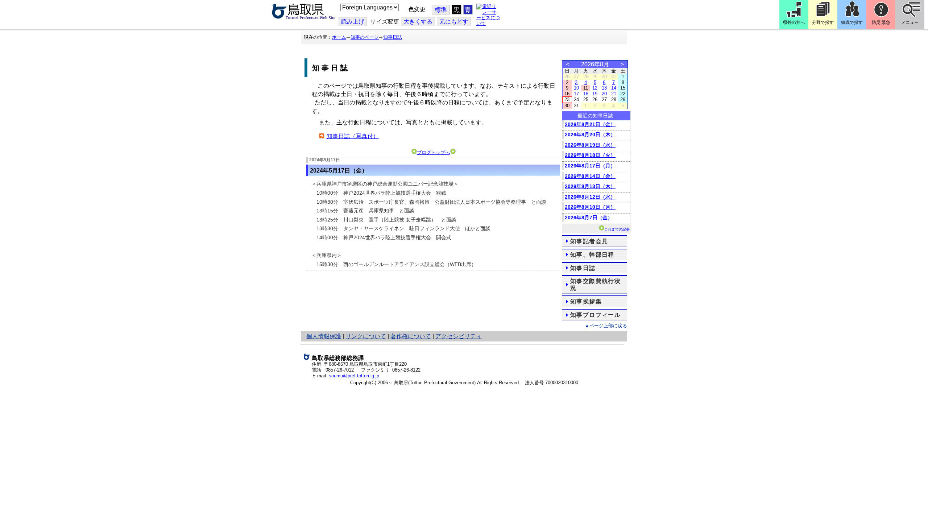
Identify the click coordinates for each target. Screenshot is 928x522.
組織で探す (852, 22)
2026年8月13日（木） (590, 186)
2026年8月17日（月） (590, 166)
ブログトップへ (433, 152)
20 (604, 93)
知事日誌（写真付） (353, 136)
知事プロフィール (595, 315)
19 (594, 93)
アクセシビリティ (458, 336)
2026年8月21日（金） (590, 124)
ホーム (339, 37)
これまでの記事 (617, 229)
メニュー (910, 22)
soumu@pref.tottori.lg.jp (354, 375)
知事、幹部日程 (592, 255)
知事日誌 (392, 37)
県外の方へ (794, 22)
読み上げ (352, 21)
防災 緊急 (881, 22)
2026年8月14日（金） (590, 176)
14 (613, 88)
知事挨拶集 (586, 301)
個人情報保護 (323, 336)
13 (604, 88)
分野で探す (823, 22)
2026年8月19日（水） (590, 145)
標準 (441, 10)
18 (585, 93)
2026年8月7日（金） (589, 217)
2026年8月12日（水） (590, 197)
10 (576, 88)
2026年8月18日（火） (590, 155)
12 (594, 88)
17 (576, 93)
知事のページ (365, 37)
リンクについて (365, 336)
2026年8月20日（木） (590, 134)
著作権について (410, 336)
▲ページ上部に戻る (606, 325)
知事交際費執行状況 (595, 284)
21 (613, 93)
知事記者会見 (589, 241)
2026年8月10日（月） (590, 207)
